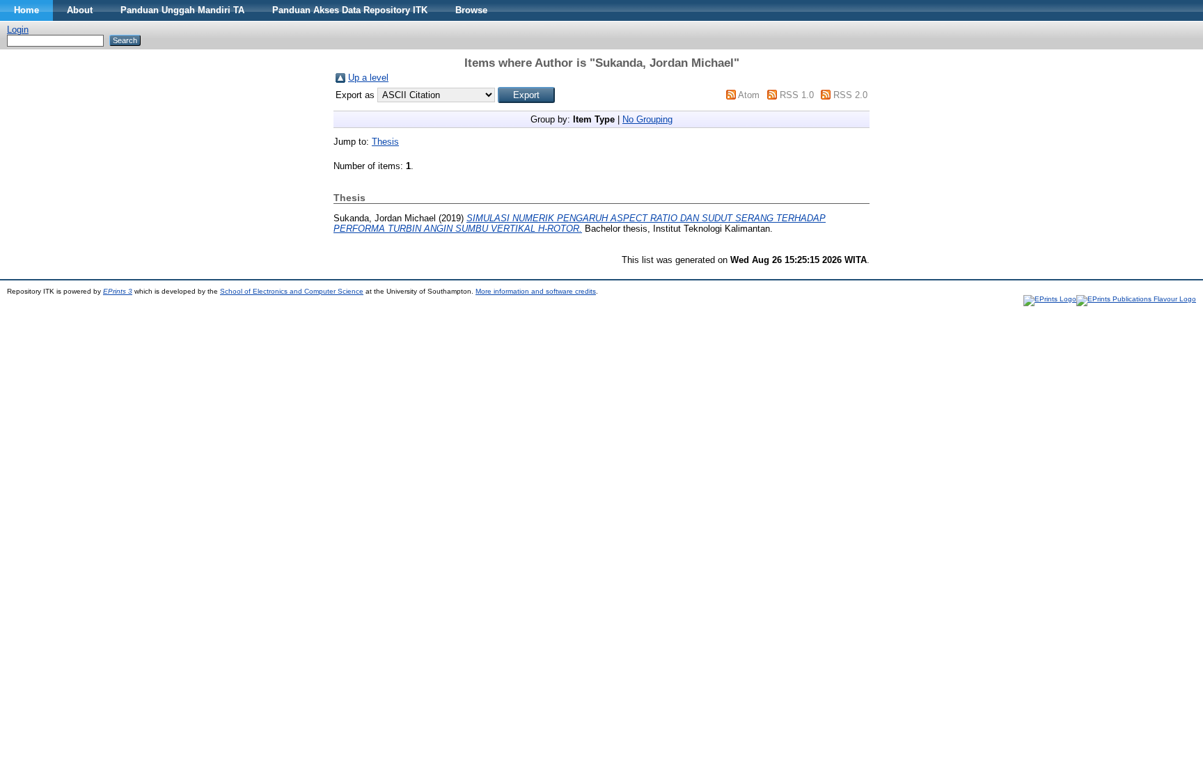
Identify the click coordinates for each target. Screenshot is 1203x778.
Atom (749, 95)
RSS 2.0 (850, 95)
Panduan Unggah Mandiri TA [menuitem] (182, 10)
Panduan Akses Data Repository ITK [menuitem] (349, 10)
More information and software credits (535, 291)
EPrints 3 (117, 291)
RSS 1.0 (797, 95)
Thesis (385, 141)
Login (18, 29)
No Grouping (647, 119)
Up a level (368, 77)
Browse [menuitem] (471, 10)
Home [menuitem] (26, 10)
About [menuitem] (80, 10)
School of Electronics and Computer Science (291, 291)
